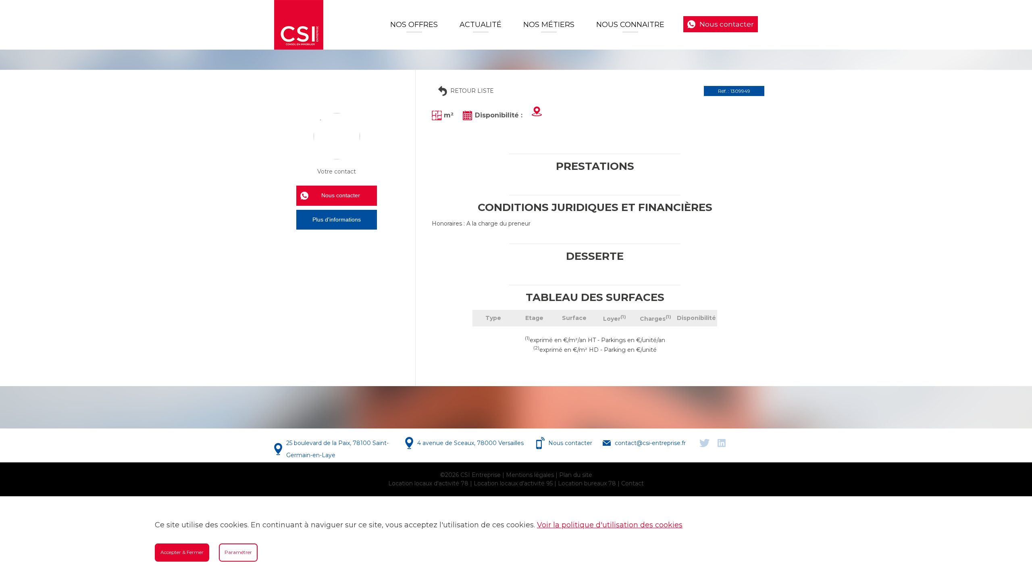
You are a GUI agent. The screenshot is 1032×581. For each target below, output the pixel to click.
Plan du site (575, 475)
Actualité (480, 24)
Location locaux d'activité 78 (428, 483)
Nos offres (414, 24)
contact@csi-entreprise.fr (650, 443)
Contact (632, 483)
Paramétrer (238, 552)
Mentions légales (530, 475)
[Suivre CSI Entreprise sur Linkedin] (722, 443)
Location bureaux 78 (587, 483)
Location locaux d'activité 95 (513, 483)
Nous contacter (726, 24)
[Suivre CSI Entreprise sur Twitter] (704, 443)
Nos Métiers (548, 24)
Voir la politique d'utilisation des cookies (609, 524)
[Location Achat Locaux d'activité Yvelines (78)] (298, 25)
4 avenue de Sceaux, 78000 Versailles (470, 443)
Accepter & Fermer (182, 552)
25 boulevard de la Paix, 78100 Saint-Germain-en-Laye (337, 449)
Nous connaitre (630, 24)
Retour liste (472, 90)
